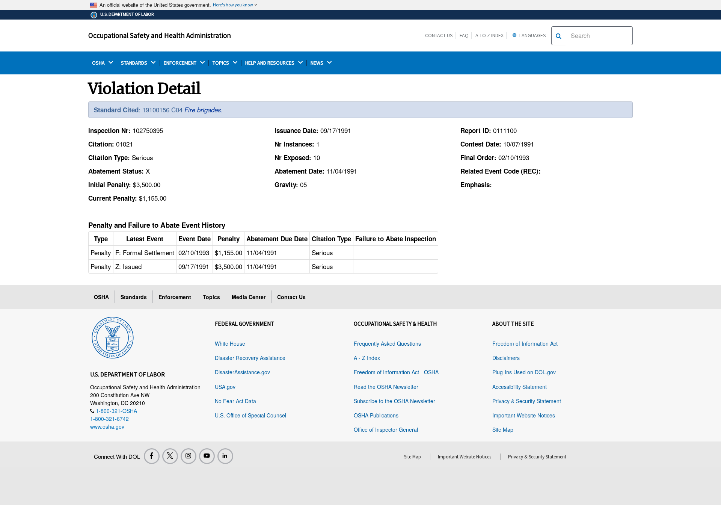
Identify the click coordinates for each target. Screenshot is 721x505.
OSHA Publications (376, 415)
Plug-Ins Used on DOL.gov (524, 372)
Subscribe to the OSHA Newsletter (394, 401)
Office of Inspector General (386, 429)
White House (230, 343)
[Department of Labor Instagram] (188, 456)
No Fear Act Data (235, 401)
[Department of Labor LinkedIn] (225, 456)
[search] (558, 36)
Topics (211, 297)
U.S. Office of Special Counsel (250, 415)
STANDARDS (134, 63)
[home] (112, 336)
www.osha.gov (107, 426)
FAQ (464, 35)
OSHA (99, 63)
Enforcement (174, 297)
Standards (134, 297)
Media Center (248, 297)
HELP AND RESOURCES (270, 63)
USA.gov (225, 386)
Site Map (502, 429)
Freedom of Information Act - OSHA (396, 372)
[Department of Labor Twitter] (170, 456)
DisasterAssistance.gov (242, 372)
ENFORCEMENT (181, 63)
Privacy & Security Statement (526, 401)
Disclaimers (506, 357)
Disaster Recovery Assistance (250, 357)
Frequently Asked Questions (387, 343)
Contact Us (439, 35)
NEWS (317, 63)
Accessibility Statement (519, 386)
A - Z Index (367, 357)
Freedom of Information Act (525, 343)
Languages (532, 35)
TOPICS (221, 63)
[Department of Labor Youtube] (207, 456)
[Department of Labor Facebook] (152, 456)
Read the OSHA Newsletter (386, 386)
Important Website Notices (523, 415)
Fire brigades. (203, 109)
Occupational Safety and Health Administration (159, 35)
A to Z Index (489, 35)
